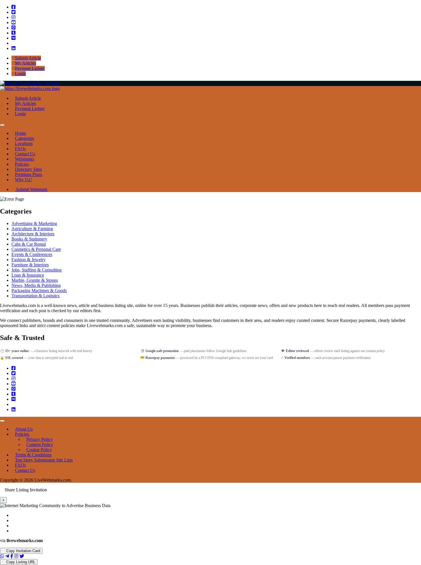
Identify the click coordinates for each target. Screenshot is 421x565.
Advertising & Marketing (34, 223)
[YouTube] (13, 22)
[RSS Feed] (13, 43)
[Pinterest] (13, 27)
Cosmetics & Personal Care (36, 249)
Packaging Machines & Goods (39, 290)
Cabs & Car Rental (28, 244)
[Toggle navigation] (2, 125)
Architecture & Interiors (32, 233)
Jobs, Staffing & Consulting (36, 269)
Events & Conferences (31, 254)
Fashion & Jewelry (28, 259)
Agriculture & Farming (32, 228)
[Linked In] (13, 48)
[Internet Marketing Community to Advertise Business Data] (30, 83)
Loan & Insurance (27, 275)
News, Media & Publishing (36, 285)
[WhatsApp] (2, 556)
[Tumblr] (13, 32)
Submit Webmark (31, 189)
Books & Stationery (29, 238)
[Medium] (13, 38)
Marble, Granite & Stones (34, 280)
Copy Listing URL (20, 562)
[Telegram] (7, 556)
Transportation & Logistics (35, 295)
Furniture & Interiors (30, 264)
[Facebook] (13, 7)
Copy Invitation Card (22, 551)
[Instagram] (13, 17)
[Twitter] (13, 12)
